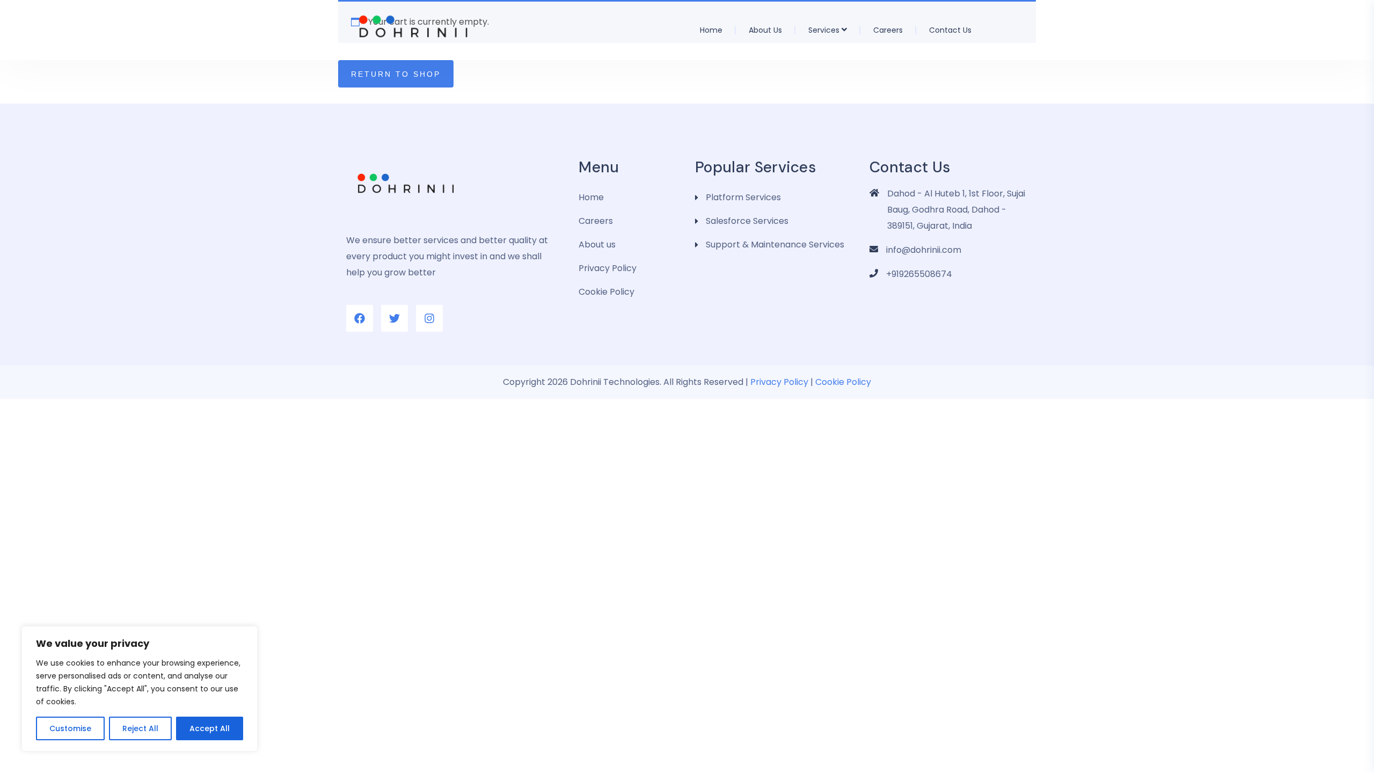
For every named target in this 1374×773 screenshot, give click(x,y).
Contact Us (950, 30)
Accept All (209, 728)
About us (765, 30)
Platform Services (743, 197)
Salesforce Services (747, 221)
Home (711, 30)
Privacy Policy (608, 268)
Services (823, 30)
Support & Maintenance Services (775, 244)
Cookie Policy (606, 292)
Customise (70, 728)
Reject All (140, 728)
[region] (139, 689)
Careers (888, 30)
